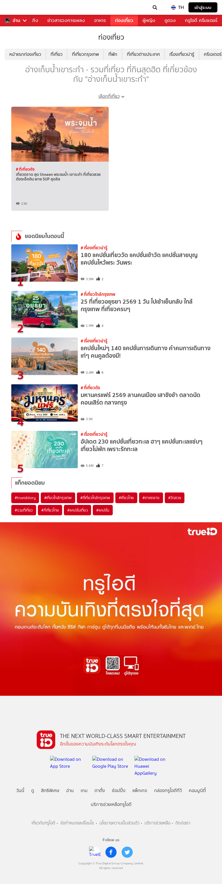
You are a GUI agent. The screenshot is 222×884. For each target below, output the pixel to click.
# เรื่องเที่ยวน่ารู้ (94, 247)
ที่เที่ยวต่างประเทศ (143, 54)
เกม (84, 790)
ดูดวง (170, 20)
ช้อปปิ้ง (118, 790)
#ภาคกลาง (151, 498)
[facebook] (111, 852)
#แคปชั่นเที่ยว (77, 510)
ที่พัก (112, 54)
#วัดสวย (174, 498)
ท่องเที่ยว (124, 20)
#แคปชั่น (102, 510)
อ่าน (16, 20)
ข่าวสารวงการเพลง (66, 20)
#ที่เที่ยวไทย (50, 510)
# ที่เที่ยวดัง (25, 169)
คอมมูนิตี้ (197, 790)
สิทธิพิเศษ (50, 790)
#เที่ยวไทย (126, 498)
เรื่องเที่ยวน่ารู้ (181, 54)
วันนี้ (20, 790)
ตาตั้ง (100, 790)
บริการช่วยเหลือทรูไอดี (111, 804)
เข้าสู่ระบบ (203, 7)
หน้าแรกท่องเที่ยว (25, 54)
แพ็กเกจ (139, 790)
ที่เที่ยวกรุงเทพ (85, 54)
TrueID (16, 7)
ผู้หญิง (149, 20)
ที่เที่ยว (56, 54)
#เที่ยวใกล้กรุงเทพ (58, 498)
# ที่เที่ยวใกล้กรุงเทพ (98, 294)
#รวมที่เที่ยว (24, 510)
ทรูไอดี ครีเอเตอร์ (201, 20)
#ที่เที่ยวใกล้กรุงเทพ (95, 498)
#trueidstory (25, 498)
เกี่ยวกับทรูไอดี (43, 823)
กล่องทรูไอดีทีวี (168, 790)
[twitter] (127, 852)
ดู (32, 790)
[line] (95, 852)
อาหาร (100, 20)
